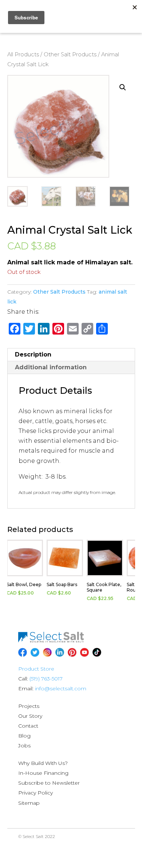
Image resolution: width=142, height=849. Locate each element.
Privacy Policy (35, 792)
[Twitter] (35, 652)
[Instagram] (47, 652)
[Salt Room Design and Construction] (51, 640)
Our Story (30, 716)
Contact (28, 725)
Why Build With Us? (43, 763)
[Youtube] (84, 652)
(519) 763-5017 (46, 678)
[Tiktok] (96, 652)
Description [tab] (33, 354)
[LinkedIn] (59, 652)
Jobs (24, 745)
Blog (24, 735)
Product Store (36, 668)
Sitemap (29, 803)
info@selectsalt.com (60, 688)
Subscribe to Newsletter (49, 783)
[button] (122, 87)
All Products (23, 54)
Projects (28, 706)
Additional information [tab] (51, 367)
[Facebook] (22, 652)
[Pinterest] (72, 652)
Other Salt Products (70, 54)
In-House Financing (43, 773)
